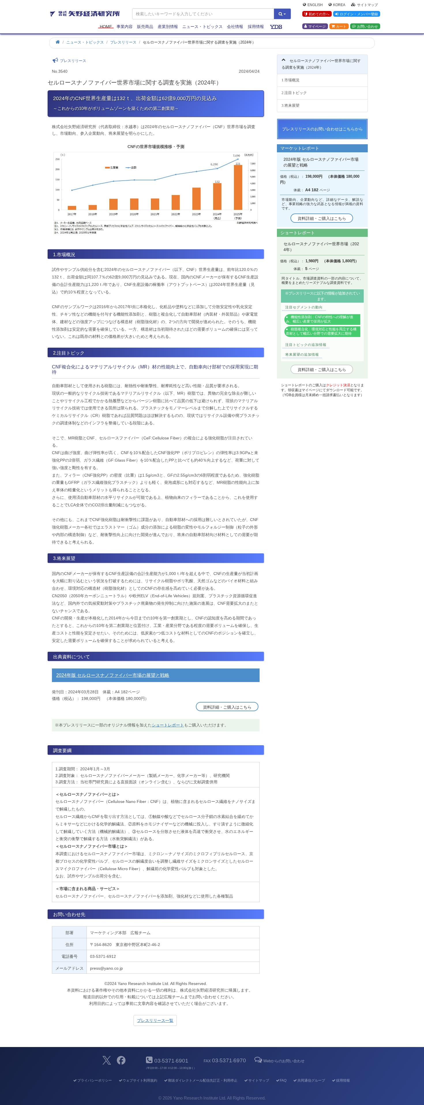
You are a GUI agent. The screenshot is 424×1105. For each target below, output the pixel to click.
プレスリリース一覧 (155, 1020)
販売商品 (145, 26)
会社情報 (235, 26)
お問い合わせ (367, 26)
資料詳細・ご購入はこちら (227, 707)
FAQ (283, 1080)
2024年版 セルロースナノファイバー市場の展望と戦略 (112, 675)
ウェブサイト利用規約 (140, 1080)
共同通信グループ (311, 1080)
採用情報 (256, 26)
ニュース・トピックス (202, 26)
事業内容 (125, 26)
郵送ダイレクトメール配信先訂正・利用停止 (202, 1080)
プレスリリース (123, 42)
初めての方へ (319, 14)
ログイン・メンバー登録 (359, 14)
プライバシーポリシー (94, 1080)
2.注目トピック (294, 93)
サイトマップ (367, 5)
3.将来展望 (290, 105)
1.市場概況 (290, 80)
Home (106, 26)
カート (341, 26)
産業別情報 (168, 26)
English (315, 5)
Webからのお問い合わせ (283, 1061)
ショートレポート (168, 725)
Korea (339, 5)
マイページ (317, 26)
